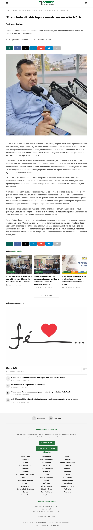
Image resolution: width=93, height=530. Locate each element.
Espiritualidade (46, 468)
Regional (67, 471)
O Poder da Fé (11, 368)
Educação (25, 495)
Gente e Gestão (46, 477)
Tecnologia (67, 483)
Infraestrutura (46, 486)
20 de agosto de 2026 (43, 288)
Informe (46, 483)
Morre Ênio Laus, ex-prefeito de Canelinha (28, 385)
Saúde (67, 474)
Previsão (67, 468)
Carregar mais (46, 295)
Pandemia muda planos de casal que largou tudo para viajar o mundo (38, 378)
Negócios (46, 495)
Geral (46, 480)
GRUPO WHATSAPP (47, 448)
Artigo (25, 462)
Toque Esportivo (67, 486)
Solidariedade (67, 480)
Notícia (67, 456)
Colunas (25, 471)
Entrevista (46, 462)
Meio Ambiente (46, 492)
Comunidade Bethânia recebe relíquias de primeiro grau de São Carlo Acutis (41, 392)
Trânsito (67, 489)
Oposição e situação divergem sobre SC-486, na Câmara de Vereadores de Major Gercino (19, 279)
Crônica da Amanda (25, 480)
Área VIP (25, 459)
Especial (46, 465)
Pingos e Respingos (68, 462)
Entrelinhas (46, 456)
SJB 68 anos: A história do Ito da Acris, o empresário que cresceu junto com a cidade (44, 399)
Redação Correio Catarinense (19, 40)
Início (7, 10)
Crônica (25, 477)
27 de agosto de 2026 (15, 285)
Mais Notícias (46, 489)
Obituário (67, 459)
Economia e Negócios (25, 489)
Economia (25, 486)
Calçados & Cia (25, 465)
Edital (25, 492)
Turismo (67, 492)
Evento (46, 474)
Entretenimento (46, 459)
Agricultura (25, 456)
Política (13, 10)
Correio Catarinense (40, 522)
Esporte (46, 471)
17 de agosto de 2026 (72, 288)
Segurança (67, 477)
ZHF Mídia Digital (52, 525)
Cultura (25, 483)
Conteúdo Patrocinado (25, 474)
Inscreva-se (46, 443)
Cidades (25, 468)
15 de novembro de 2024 (43, 40)
